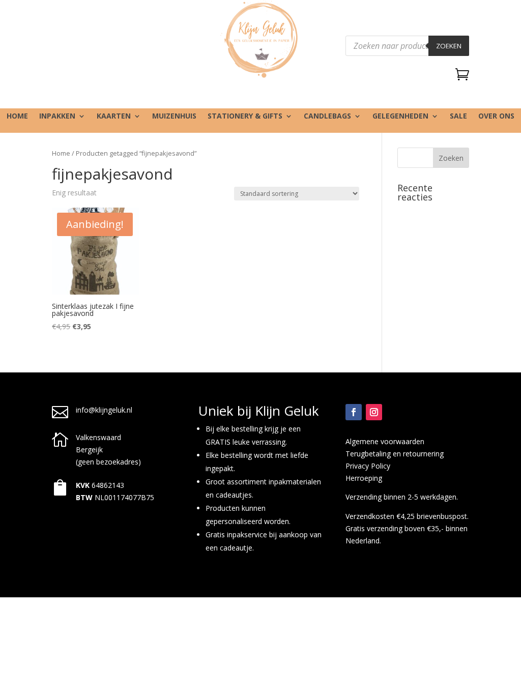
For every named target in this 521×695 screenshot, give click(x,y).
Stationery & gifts (245, 116)
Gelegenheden (400, 116)
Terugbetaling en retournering (394, 453)
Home (17, 116)
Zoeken (448, 45)
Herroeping (363, 478)
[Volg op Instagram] (374, 412)
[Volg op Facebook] (353, 412)
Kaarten (114, 116)
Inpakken (57, 116)
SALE (458, 116)
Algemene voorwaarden (384, 441)
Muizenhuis (174, 116)
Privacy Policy (367, 466)
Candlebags (327, 116)
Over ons (496, 116)
